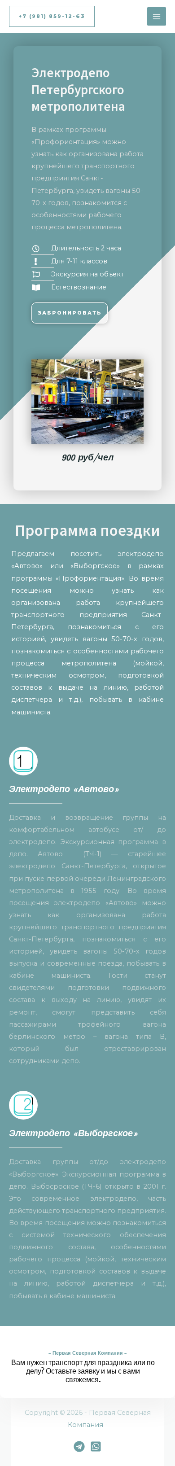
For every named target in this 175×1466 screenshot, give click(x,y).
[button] (52, 16)
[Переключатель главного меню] (156, 16)
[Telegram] (79, 1446)
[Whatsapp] (95, 1446)
